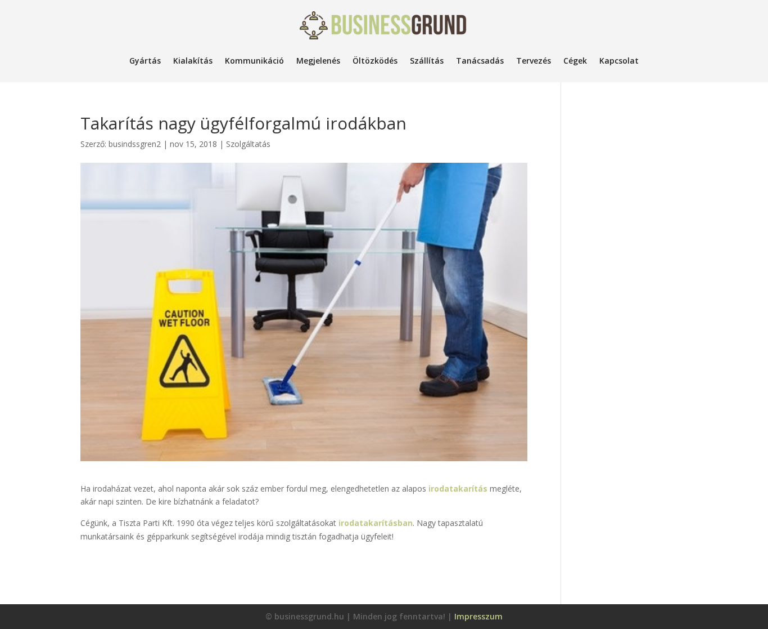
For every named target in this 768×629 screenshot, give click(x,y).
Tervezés (533, 60)
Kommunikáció (254, 60)
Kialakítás (193, 60)
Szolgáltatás (248, 144)
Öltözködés (375, 60)
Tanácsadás (480, 60)
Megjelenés (318, 60)
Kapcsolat (619, 60)
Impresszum (478, 616)
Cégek (575, 60)
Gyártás (145, 60)
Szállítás (427, 60)
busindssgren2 (135, 144)
